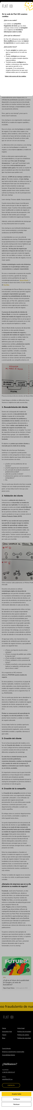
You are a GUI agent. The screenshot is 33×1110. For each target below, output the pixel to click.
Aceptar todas (16, 1094)
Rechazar (16, 1104)
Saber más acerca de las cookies (15, 76)
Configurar (16, 1099)
